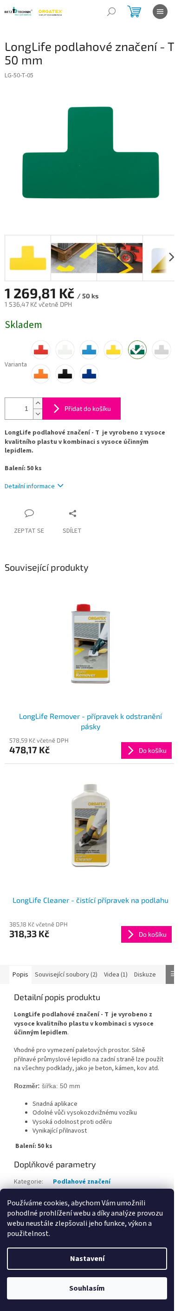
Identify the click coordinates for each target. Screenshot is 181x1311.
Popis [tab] (20, 974)
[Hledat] (111, 11)
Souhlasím (87, 1288)
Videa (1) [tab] (116, 974)
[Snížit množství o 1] (37, 414)
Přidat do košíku (88, 408)
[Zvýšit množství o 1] (37, 403)
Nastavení (87, 1259)
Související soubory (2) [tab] (66, 974)
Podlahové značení (81, 1181)
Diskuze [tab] (145, 974)
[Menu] (160, 11)
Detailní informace (30, 486)
